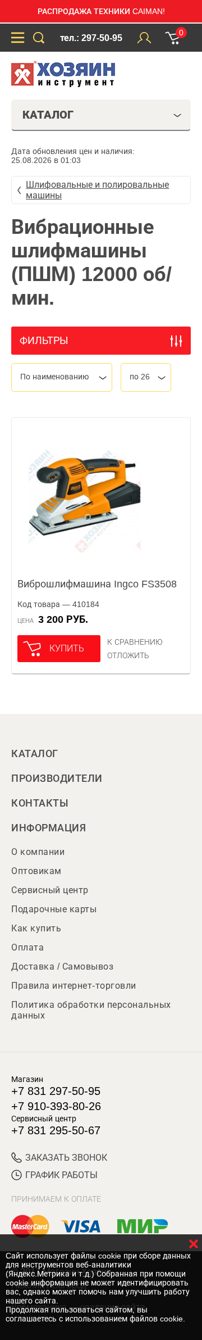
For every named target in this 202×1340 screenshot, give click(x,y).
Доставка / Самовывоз (62, 966)
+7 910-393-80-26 (56, 1106)
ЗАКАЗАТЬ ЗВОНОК (66, 1157)
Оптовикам (36, 871)
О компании (38, 852)
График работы (61, 1175)
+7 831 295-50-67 (55, 1130)
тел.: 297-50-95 (91, 38)
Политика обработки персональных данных (91, 1010)
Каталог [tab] (48, 114)
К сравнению (135, 641)
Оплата (27, 947)
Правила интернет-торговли (73, 985)
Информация (48, 828)
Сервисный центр (50, 890)
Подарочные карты (54, 909)
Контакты (39, 803)
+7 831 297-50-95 (55, 1091)
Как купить (36, 928)
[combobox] (61, 377)
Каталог (34, 753)
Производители (57, 778)
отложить (128, 655)
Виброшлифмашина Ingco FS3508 (97, 584)
